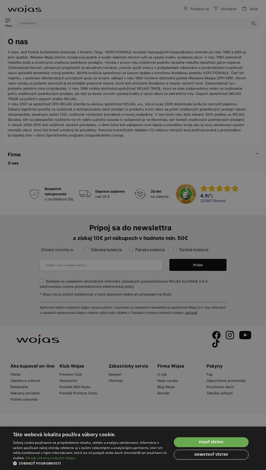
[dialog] (133, 235)
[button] (90, 463)
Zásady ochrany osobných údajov (50, 458)
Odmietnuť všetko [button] (211, 454)
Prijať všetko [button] (211, 442)
